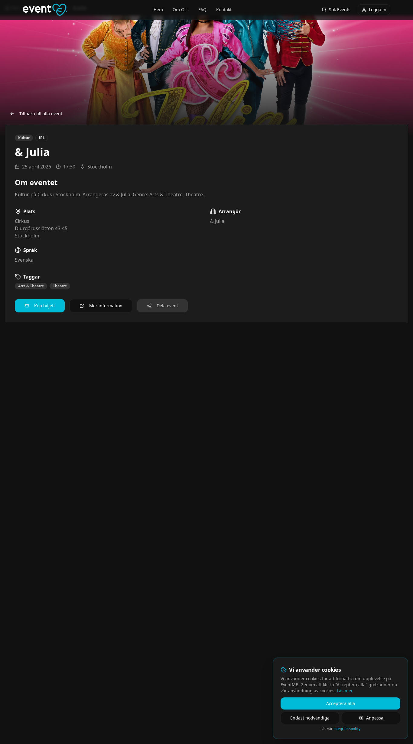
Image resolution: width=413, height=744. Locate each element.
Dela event (167, 305)
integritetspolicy (346, 728)
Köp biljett (44, 305)
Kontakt (224, 9)
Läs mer (345, 690)
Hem (158, 9)
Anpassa (374, 718)
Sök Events (339, 9)
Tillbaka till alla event (40, 113)
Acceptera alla (340, 703)
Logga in (377, 9)
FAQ (202, 9)
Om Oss (181, 9)
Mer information (105, 305)
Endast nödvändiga (310, 718)
